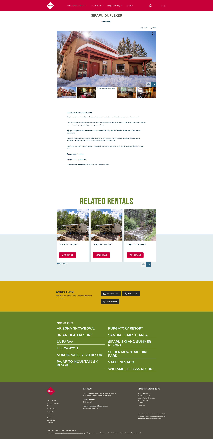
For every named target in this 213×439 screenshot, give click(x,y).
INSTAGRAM (112, 301)
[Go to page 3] (60, 263)
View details (67, 255)
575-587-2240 (143, 400)
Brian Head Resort (81, 335)
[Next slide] (153, 84)
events (80, 165)
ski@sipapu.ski (88, 402)
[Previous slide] (148, 84)
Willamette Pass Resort (132, 369)
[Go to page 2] (59, 263)
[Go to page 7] (67, 263)
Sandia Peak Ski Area (132, 335)
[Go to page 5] (64, 263)
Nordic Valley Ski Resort (81, 355)
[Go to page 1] (57, 263)
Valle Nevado (132, 363)
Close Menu (209, 14)
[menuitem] (66, 92)
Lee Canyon (81, 349)
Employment (51, 415)
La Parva (81, 342)
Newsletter (112, 294)
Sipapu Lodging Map (75, 154)
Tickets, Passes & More (75, 5)
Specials (130, 5)
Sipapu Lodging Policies (76, 159)
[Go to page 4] (62, 263)
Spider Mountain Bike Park (132, 354)
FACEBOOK (132, 294)
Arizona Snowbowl (81, 329)
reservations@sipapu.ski (91, 408)
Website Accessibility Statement (51, 420)
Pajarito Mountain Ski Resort (81, 364)
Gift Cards (50, 412)
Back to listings (106, 21)
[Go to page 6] (65, 263)
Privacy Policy (51, 401)
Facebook (141, 403)
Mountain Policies (52, 409)
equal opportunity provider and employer (69, 433)
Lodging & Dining (113, 5)
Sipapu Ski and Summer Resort (132, 344)
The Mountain (96, 5)
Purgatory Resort (132, 329)
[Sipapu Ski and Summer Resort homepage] (51, 5)
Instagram (141, 405)
